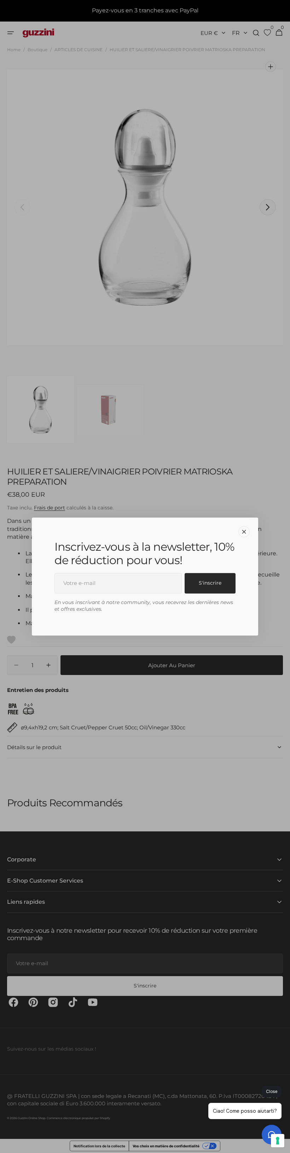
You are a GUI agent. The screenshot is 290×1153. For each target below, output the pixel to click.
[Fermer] (244, 531)
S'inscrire (210, 583)
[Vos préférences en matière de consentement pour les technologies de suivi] (277, 1140)
